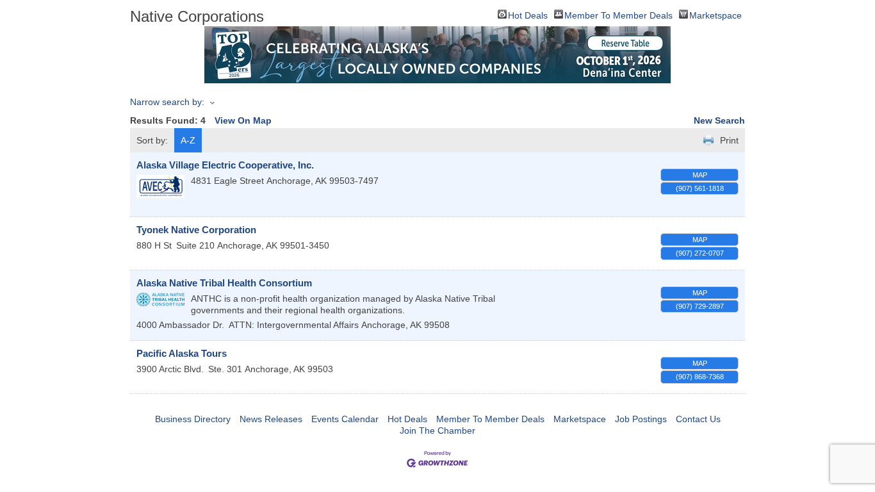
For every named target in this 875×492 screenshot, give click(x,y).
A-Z (188, 140)
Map (699, 175)
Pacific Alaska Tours (181, 353)
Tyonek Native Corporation (196, 229)
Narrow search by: (167, 102)
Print (729, 140)
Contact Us (698, 419)
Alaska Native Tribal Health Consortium (224, 282)
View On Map (243, 120)
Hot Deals (528, 14)
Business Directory (193, 419)
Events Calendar (345, 419)
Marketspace (715, 14)
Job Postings (641, 419)
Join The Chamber (437, 430)
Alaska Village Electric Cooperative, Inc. (225, 165)
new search (719, 120)
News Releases (271, 419)
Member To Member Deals (618, 14)
